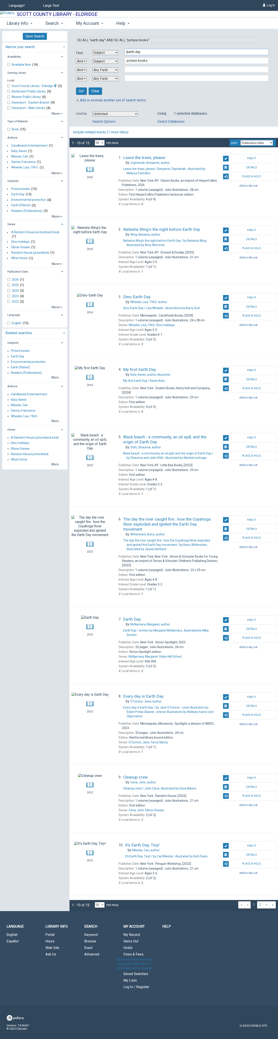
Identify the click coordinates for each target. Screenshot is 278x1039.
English (17, 323)
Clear (95, 91)
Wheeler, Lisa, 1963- (24, 167)
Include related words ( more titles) (100, 132)
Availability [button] (14, 56)
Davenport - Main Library (29, 108)
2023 (15, 296)
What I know (19, 258)
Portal (50, 935)
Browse (90, 941)
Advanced (91, 954)
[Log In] (264, 5)
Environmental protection (28, 200)
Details (251, 167)
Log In (271, 5)
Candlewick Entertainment (29, 145)
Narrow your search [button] (20, 47)
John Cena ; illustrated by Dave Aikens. (160, 788)
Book (15, 129)
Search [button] (52, 23)
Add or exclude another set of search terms (112, 100)
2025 (15, 285)
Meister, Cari (19, 156)
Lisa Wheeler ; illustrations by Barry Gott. (161, 308)
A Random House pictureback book (35, 232)
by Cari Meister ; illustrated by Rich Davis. (166, 856)
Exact (88, 948)
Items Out (130, 941)
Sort (234, 143)
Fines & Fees (133, 954)
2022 (15, 301)
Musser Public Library (26, 97)
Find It (251, 158)
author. (150, 162)
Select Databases (171, 121)
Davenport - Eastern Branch (31, 102)
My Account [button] (88, 23)
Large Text (51, 5)
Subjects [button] (12, 181)
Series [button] (11, 224)
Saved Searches (135, 974)
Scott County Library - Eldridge (57, 14)
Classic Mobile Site (253, 1025)
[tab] (34, 46)
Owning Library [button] (16, 72)
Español (13, 941)
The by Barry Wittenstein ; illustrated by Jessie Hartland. (166, 545)
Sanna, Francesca (23, 162)
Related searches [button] (18, 333)
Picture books (20, 189)
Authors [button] (12, 137)
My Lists (130, 980)
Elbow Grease (20, 247)
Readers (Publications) (26, 211)
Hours (50, 941)
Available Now (22, 64)
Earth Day (18, 194)
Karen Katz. (144, 380)
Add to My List (248, 185)
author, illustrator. (150, 374)
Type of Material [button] (17, 121)
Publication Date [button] (17, 271)
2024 (15, 290)
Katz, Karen (19, 151)
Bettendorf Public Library (29, 91)
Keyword (91, 935)
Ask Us (50, 954)
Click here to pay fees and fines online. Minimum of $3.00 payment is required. (135, 964)
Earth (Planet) (20, 205)
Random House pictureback (30, 252)
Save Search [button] (34, 36)
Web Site (52, 948)
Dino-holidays (20, 241)
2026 (15, 279)
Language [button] (13, 315)
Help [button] (121, 23)
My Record (131, 935)
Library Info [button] (18, 23)
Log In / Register (136, 987)
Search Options (104, 121)
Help (166, 926)
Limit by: (82, 113)
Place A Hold (251, 176)
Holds (127, 948)
